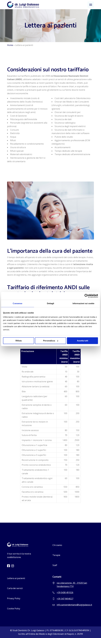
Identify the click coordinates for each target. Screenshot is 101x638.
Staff (54, 565)
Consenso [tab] (17, 303)
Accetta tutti (82, 341)
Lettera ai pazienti (16, 578)
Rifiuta (19, 341)
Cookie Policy (13, 608)
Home (10, 45)
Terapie (56, 555)
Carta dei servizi (15, 588)
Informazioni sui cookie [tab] (83, 303)
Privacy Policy (13, 598)
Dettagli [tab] (50, 303)
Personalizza (49, 341)
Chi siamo (57, 545)
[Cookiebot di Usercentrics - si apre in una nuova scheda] (86, 296)
